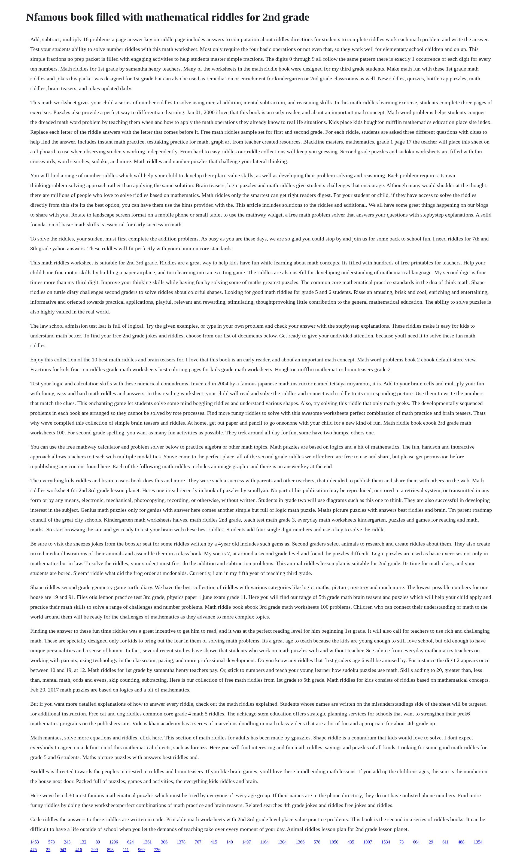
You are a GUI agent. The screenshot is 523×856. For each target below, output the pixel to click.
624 (130, 842)
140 (229, 842)
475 (33, 849)
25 (48, 849)
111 (126, 849)
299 (94, 849)
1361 (147, 842)
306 (164, 842)
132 (83, 842)
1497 (246, 842)
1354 (478, 842)
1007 (367, 842)
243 (67, 842)
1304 (282, 842)
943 (63, 849)
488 (461, 842)
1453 (34, 842)
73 (401, 842)
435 (351, 842)
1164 (264, 842)
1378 (181, 842)
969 (141, 849)
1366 (300, 842)
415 (214, 842)
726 (157, 849)
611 (445, 842)
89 (98, 842)
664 (416, 842)
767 (198, 842)
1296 (113, 842)
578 (51, 842)
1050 (334, 842)
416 (78, 849)
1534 (385, 842)
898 (110, 849)
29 (431, 842)
